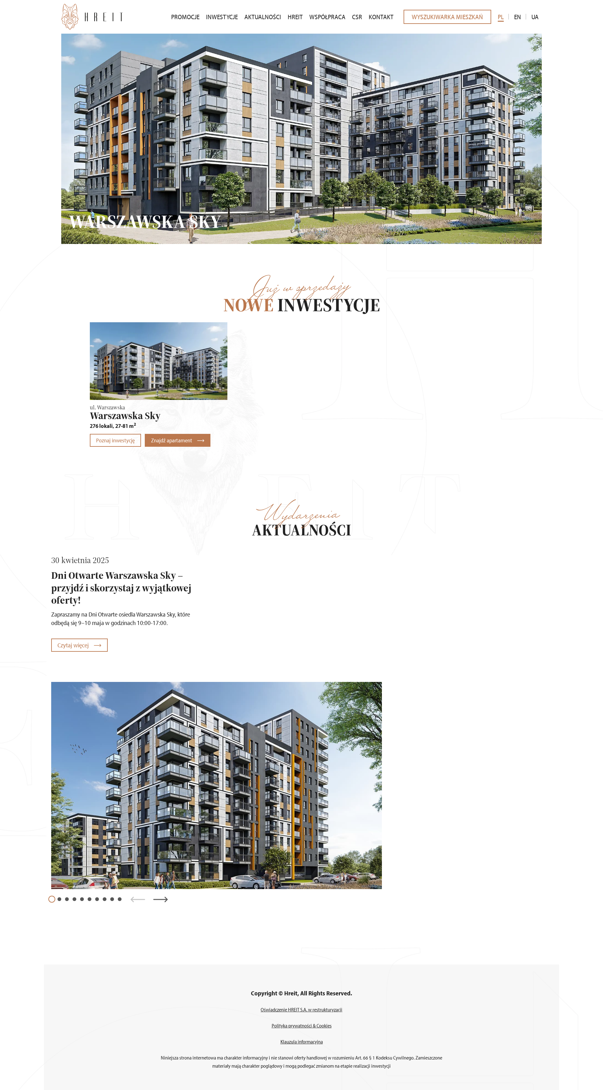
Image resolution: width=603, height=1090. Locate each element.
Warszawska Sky (125, 415)
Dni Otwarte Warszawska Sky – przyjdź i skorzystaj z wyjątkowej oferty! (121, 587)
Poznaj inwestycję (115, 440)
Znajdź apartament (172, 440)
